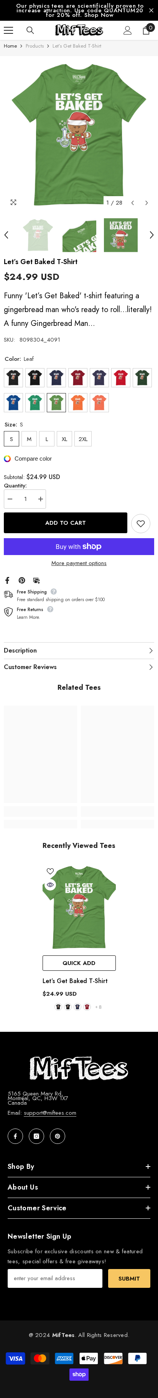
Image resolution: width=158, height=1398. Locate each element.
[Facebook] (7, 579)
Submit (129, 1278)
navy (77, 1007)
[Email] (36, 579)
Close (151, 10)
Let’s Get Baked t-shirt (75, 981)
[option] (79, 10)
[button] (132, 203)
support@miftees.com (50, 1113)
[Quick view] (50, 885)
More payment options (79, 563)
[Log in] (127, 30)
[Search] (30, 30)
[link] (40, 811)
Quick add (79, 963)
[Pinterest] (21, 579)
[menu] (8, 30)
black (68, 1007)
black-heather (58, 1007)
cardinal (87, 1007)
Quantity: (15, 485)
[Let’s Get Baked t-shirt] (79, 908)
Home (10, 46)
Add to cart (65, 523)
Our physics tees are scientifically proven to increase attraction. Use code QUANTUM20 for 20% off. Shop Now (80, 10)
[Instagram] (36, 1136)
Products (35, 46)
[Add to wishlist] (140, 523)
